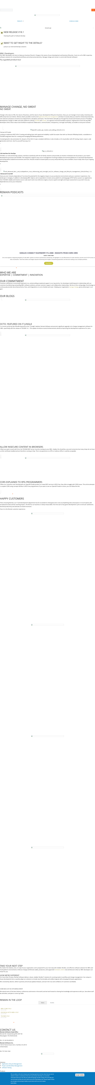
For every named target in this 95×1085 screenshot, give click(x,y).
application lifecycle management (48, 117)
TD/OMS (37, 120)
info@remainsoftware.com (8, 1037)
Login (2, 5)
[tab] (42, 1002)
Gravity (44, 120)
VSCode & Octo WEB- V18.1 (10, 1012)
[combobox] (6, 10)
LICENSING (43, 21)
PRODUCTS (19, 21)
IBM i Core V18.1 (6, 1009)
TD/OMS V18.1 (5, 1016)
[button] (2, 28)
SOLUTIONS (10, 21)
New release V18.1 (14, 32)
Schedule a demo (60, 970)
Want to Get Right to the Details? (23, 42)
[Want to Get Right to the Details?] (2, 43)
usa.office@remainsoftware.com (9, 1048)
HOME (2, 21)
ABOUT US (62, 21)
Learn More (13, 1083)
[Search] (93, 10)
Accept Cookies (80, 1075)
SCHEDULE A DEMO (73, 21)
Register (8, 5)
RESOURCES (53, 21)
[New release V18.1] (2, 33)
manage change (73, 287)
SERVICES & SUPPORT (31, 21)
